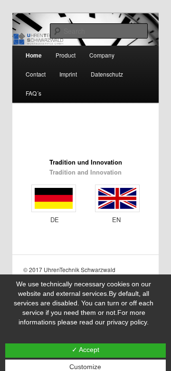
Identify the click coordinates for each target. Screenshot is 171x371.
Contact (36, 74)
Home (34, 55)
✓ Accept (85, 349)
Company (101, 55)
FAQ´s (33, 93)
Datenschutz (107, 74)
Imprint (68, 74)
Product (66, 55)
